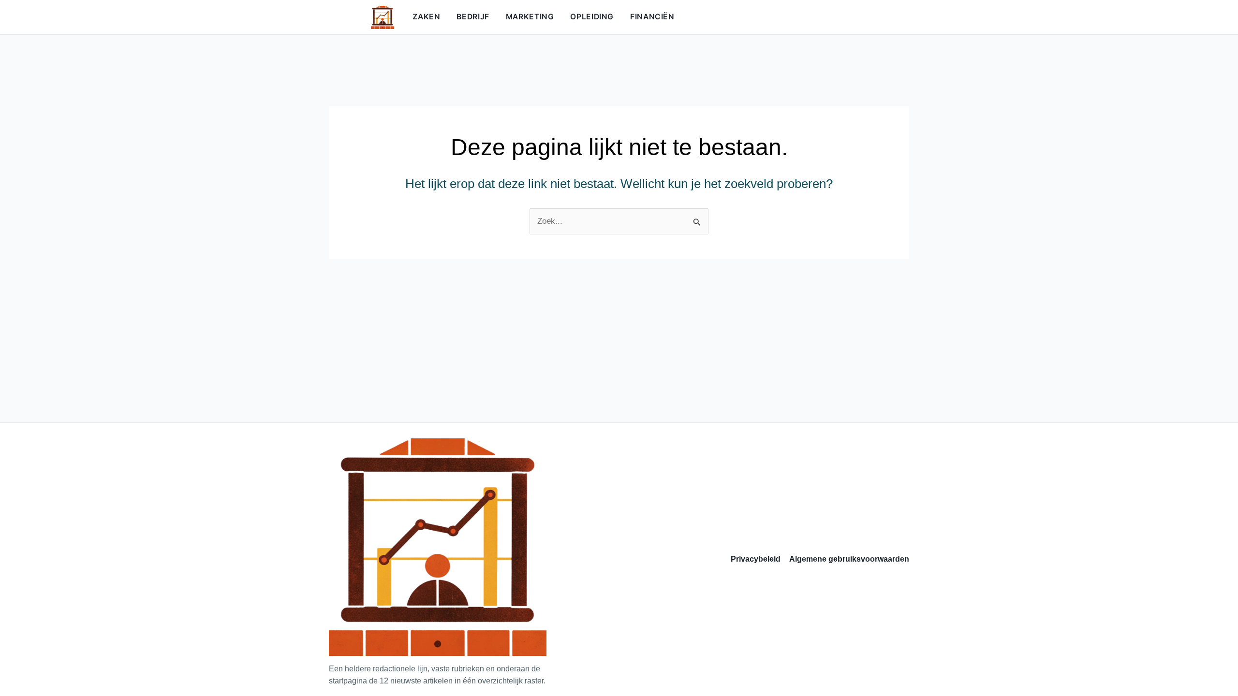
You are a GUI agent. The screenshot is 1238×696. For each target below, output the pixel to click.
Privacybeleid (756, 559)
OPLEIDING (592, 16)
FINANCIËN (652, 16)
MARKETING (530, 16)
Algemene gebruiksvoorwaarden (849, 559)
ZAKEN (426, 16)
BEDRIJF (473, 16)
